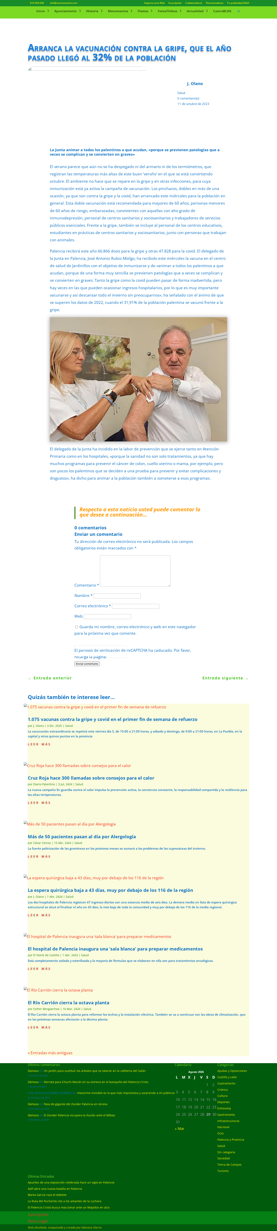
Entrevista (224, 1108)
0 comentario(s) (188, 98)
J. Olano (38, 726)
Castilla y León (227, 1077)
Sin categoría (226, 1152)
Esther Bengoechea (46, 1009)
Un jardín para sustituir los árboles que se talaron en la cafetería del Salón (95, 1071)
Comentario (86, 585)
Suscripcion (38, 1214)
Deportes (223, 1102)
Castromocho (226, 1083)
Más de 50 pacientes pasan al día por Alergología (82, 836)
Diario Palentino (44, 784)
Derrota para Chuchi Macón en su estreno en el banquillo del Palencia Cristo (96, 1082)
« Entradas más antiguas (50, 1052)
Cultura (222, 1096)
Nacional (223, 1127)
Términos (92, 655)
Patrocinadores (214, 3)
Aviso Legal (38, 1221)
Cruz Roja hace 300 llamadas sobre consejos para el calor (91, 778)
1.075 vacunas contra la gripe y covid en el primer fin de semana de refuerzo (113, 719)
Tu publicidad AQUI (238, 3)
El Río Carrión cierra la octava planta (69, 1002)
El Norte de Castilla (46, 955)
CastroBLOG (222, 11)
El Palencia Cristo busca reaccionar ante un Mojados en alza (69, 1207)
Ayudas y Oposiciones (232, 1071)
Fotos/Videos (167, 11)
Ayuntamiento (65, 11)
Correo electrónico (92, 605)
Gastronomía (226, 1115)
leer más (39, 744)
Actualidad (195, 11)
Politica (80, 655)
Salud (181, 93)
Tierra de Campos (229, 1164)
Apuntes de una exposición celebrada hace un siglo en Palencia (71, 1182)
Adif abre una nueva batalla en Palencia (55, 1189)
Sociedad (223, 1158)
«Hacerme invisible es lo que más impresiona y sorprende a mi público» (126, 1093)
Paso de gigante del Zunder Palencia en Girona (75, 1104)
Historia (92, 11)
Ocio (220, 1133)
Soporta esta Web (154, 3)
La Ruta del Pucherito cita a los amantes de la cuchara (64, 1201)
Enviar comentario (87, 664)
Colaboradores (193, 3)
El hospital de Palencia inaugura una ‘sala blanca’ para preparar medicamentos (115, 949)
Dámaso (33, 1071)
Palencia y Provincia (230, 1139)
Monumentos (118, 11)
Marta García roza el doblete (47, 1195)
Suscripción (175, 3)
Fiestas (143, 11)
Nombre (83, 595)
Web (78, 616)
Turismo (223, 1171)
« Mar (179, 1128)
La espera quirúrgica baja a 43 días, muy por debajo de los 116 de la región (110, 890)
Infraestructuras (228, 1121)
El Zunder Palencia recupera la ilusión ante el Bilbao (79, 1115)
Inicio (40, 11)
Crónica (222, 1090)
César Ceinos (42, 843)
